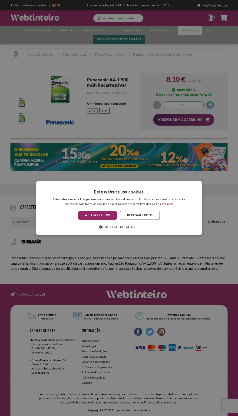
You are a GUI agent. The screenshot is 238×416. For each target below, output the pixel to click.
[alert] (119, 208)
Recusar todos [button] (139, 215)
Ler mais (167, 204)
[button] (119, 226)
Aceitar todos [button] (97, 215)
